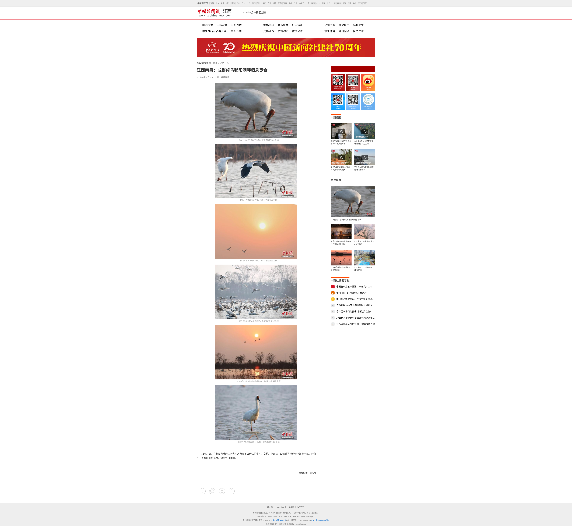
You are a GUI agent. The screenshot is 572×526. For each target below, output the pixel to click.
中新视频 (222, 25)
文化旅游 (329, 25)
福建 (228, 3)
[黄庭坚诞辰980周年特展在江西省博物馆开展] (341, 231)
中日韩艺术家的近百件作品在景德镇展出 (356, 299)
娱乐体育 (329, 31)
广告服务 (290, 507)
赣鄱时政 (268, 25)
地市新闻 (283, 25)
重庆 (222, 3)
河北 (259, 3)
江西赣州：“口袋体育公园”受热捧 (363, 268)
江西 (285, 3)
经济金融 (344, 31)
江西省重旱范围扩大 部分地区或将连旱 (355, 324)
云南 (360, 3)
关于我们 (270, 507)
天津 (344, 3)
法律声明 (300, 507)
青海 (313, 3)
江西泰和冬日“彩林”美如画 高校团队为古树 (363, 142)
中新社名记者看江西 (214, 31)
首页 (215, 63)
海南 (254, 3)
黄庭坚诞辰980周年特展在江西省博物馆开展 (341, 242)
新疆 (349, 3)
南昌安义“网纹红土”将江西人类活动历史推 (340, 168)
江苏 (280, 3)
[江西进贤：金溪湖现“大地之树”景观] (364, 231)
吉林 (290, 3)
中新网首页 (202, 3)
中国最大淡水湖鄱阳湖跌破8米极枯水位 (364, 168)
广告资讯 (297, 25)
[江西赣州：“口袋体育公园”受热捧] (364, 257)
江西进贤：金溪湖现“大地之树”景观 (364, 242)
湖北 (269, 3)
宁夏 (308, 3)
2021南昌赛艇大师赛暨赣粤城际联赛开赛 (356, 318)
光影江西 (268, 31)
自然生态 (358, 31)
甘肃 (233, 3)
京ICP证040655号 (279, 520)
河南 (264, 3)
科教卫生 (358, 25)
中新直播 (236, 25)
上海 (334, 3)
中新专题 (236, 31)
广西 (248, 3)
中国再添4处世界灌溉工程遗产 (351, 293)
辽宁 (295, 3)
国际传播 (207, 25)
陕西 (328, 3)
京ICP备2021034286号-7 (320, 520)
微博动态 (283, 31)
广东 (243, 3)
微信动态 (297, 31)
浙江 (365, 3)
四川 (339, 3)
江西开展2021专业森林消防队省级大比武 (356, 305)
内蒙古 (301, 3)
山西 (323, 3)
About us (280, 507)
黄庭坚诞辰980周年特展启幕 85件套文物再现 (341, 142)
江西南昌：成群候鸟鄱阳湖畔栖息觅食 (346, 220)
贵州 (238, 3)
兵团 (354, 3)
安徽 (212, 3)
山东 (318, 3)
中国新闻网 (224, 77)
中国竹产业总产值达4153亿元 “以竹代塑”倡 (358, 286)
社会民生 (344, 25)
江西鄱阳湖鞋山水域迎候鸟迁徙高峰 (340, 268)
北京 (217, 3)
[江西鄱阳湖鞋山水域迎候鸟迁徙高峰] (341, 257)
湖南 (274, 3)
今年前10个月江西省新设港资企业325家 (356, 311)
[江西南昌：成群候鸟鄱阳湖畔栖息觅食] (353, 216)
